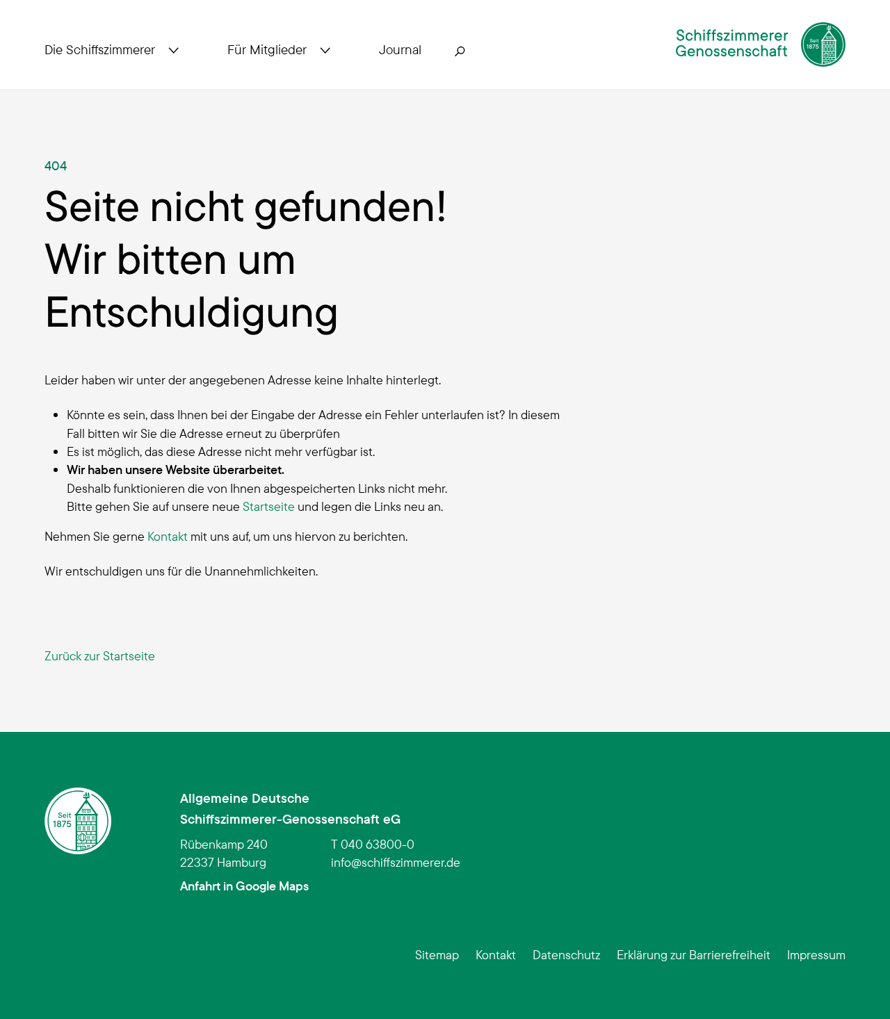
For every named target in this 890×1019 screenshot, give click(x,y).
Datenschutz (566, 954)
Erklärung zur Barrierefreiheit (693, 954)
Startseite (269, 506)
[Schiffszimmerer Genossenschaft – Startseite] (761, 44)
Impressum (816, 954)
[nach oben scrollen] (858, 987)
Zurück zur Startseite (99, 655)
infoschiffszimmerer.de (395, 862)
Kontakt (167, 536)
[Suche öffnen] (460, 50)
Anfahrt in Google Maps (244, 885)
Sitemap (437, 954)
